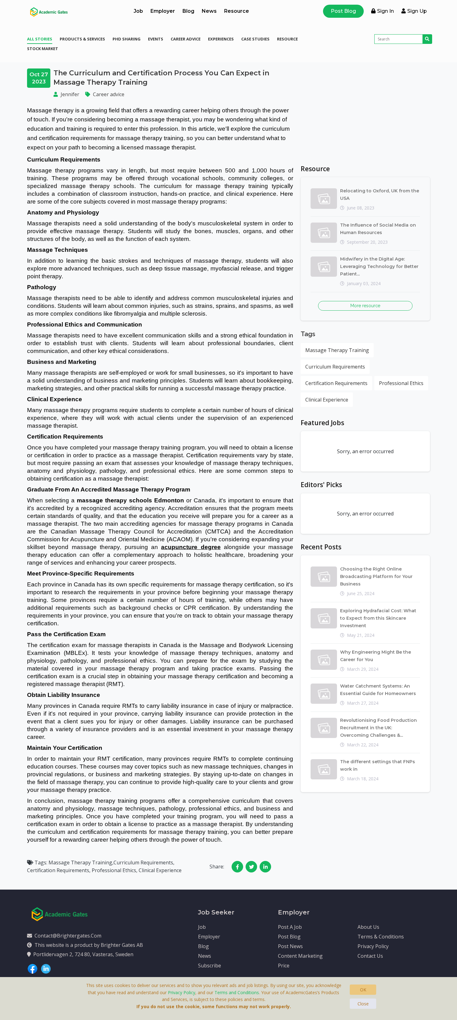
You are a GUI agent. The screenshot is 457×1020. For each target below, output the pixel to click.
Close (363, 1004)
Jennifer (70, 94)
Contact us (370, 955)
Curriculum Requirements (335, 366)
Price (283, 965)
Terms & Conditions (381, 936)
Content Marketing (300, 955)
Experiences (221, 39)
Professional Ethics (401, 383)
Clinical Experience (326, 399)
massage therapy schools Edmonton (130, 500)
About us (368, 927)
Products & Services (82, 39)
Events (155, 39)
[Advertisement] (365, 112)
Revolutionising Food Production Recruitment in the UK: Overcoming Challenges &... (378, 727)
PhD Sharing (127, 39)
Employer (162, 11)
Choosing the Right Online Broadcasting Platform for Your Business (376, 576)
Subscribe (209, 965)
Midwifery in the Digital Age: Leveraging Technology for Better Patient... (379, 266)
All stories (39, 39)
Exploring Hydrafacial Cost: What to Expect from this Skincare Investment (378, 618)
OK (363, 990)
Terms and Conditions (237, 992)
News (209, 11)
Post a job (290, 927)
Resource (236, 11)
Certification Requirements (336, 383)
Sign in (385, 11)
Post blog (289, 936)
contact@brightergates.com (68, 935)
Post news (290, 946)
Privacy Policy (373, 946)
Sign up (417, 11)
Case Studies (255, 39)
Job (138, 11)
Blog (188, 11)
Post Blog (343, 11)
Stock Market (42, 48)
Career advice (186, 39)
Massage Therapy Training (337, 350)
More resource (365, 305)
